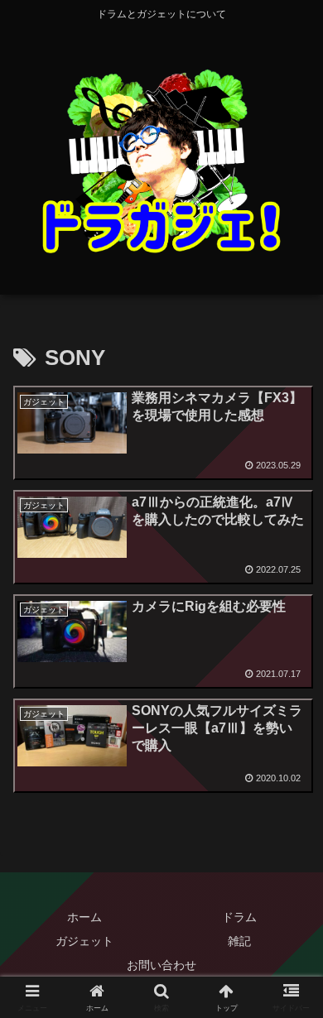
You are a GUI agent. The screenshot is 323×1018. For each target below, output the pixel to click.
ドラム (239, 917)
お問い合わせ (161, 965)
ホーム (84, 917)
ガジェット (84, 941)
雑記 (239, 941)
